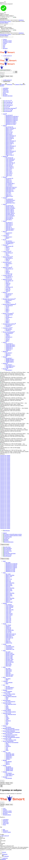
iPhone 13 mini (9, 602)
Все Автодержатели (10, 701)
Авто (11, 76)
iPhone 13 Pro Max (10, 598)
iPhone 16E (8, 581)
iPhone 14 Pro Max (10, 593)
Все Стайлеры (9, 682)
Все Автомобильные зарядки (13, 737)
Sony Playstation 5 (10, 687)
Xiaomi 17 (8, 626)
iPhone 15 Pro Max (10, 588)
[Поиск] (15, 72)
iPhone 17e (8, 580)
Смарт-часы (6, 90)
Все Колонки (9, 778)
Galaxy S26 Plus (9, 607)
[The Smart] (2, 60)
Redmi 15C (8, 641)
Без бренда (8, 709)
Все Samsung (9, 604)
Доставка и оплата (7, 40)
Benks (7, 697)
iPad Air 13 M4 (9, 656)
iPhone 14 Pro (9, 594)
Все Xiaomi (8, 625)
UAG (7, 705)
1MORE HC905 (9, 768)
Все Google (8, 645)
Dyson (4, 93)
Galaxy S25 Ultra (9, 609)
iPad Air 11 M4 (9, 658)
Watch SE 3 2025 (9, 674)
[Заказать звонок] (1, 77)
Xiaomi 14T (8, 628)
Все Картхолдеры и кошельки (13, 732)
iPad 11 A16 (8, 663)
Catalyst (7, 718)
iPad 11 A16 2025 (10, 662)
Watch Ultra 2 (9, 671)
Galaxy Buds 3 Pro (10, 774)
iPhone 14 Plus (9, 595)
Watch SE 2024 (9, 676)
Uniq (7, 699)
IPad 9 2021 (8, 665)
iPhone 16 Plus (9, 585)
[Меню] (11, 70)
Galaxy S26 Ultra (9, 605)
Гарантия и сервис (7, 42)
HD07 (7, 679)
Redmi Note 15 (9, 636)
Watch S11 (8, 672)
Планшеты (5, 89)
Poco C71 (8, 640)
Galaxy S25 (8, 612)
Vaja (7, 715)
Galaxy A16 (8, 622)
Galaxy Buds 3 (9, 775)
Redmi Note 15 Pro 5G (11, 634)
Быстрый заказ (4, 18)
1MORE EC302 (9, 769)
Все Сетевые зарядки (11, 711)
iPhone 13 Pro (9, 599)
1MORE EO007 (9, 770)
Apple (7, 719)
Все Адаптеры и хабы (11, 739)
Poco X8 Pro (8, 631)
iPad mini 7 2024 (9, 659)
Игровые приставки (7, 95)
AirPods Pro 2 (9, 757)
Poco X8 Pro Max (10, 630)
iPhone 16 (8, 586)
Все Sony (8, 686)
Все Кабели (8, 727)
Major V (7, 762)
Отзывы (5, 43)
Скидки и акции (7, 832)
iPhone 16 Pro (9, 584)
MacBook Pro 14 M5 (10, 568)
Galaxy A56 (8, 618)
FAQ (4, 47)
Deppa (7, 708)
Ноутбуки (5, 94)
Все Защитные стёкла (11, 704)
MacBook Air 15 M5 (10, 570)
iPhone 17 (8, 577)
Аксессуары (6, 92)
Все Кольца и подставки (11, 734)
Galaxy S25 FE (9, 613)
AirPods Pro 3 (9, 756)
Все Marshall (9, 761)
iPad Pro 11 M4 (9, 655)
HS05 (7, 683)
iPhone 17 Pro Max (10, 575)
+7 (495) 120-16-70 (7, 55)
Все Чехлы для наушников (12, 742)
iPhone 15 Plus (9, 590)
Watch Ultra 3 (9, 669)
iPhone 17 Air (9, 579)
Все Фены (8, 678)
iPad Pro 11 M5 (9, 653)
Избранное (5, 830)
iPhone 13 (8, 600)
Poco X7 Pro (8, 632)
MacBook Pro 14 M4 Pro (11, 567)
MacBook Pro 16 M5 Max (11, 563)
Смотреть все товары (5, 455)
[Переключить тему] (6, 60)
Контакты (5, 48)
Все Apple (8, 562)
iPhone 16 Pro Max (10, 582)
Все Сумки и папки (10, 693)
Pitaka (7, 716)
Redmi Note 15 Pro (10, 635)
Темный (7, 76)
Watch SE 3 (8, 673)
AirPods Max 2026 (10, 753)
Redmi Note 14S (9, 637)
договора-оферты (4, 22)
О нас (4, 44)
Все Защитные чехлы (11, 714)
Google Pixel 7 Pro (10, 649)
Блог (4, 45)
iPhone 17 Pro (9, 576)
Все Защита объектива (11, 696)
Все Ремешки (9, 691)
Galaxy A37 (8, 616)
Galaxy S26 (8, 608)
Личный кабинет (7, 814)
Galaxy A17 (8, 621)
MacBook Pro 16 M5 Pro (11, 565)
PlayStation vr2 (9, 688)
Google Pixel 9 (9, 648)
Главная (5, 39)
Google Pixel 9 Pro (10, 646)
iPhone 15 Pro (9, 589)
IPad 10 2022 (9, 664)
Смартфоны (6, 88)
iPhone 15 (8, 591)
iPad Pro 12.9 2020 (10, 654)
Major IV (8, 764)
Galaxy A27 (8, 617)
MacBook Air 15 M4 (10, 571)
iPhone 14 (8, 596)
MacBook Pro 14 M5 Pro (11, 566)
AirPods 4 (8, 759)
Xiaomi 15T (8, 627)
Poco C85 (8, 639)
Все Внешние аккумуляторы (12, 729)
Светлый (2, 76)
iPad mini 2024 (9, 660)
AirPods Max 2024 (10, 755)
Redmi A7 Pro (9, 642)
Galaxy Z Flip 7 (9, 614)
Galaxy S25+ (9, 611)
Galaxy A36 (8, 619)
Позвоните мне (7, 31)
